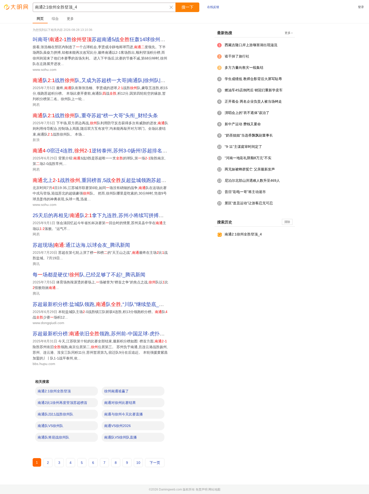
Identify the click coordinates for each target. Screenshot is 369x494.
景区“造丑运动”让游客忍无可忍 (249, 203)
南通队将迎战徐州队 (53, 437)
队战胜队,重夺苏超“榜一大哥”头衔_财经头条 (95, 115)
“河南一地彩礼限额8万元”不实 (248, 158)
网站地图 (214, 489)
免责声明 (202, 489)
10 (138, 463)
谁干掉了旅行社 (237, 56)
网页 (40, 19)
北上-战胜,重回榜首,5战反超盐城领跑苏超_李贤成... (108, 180)
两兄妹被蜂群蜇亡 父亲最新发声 (250, 169)
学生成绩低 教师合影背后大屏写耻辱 (253, 79)
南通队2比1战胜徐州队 (55, 414)
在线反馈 (213, 7)
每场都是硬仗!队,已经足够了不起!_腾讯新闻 (89, 274)
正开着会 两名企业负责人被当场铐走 (253, 101)
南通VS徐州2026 (117, 426)
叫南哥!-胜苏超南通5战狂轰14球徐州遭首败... (106, 39)
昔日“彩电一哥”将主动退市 (245, 192)
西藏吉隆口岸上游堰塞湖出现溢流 (251, 45)
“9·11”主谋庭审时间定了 (243, 147)
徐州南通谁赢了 (116, 391)
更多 (70, 19)
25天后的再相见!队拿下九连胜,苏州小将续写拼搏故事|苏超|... (109, 215)
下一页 (155, 463)
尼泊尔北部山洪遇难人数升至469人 (252, 180)
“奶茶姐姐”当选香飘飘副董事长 (249, 135)
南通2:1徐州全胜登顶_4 (243, 234)
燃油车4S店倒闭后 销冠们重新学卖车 (254, 90)
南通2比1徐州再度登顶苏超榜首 (62, 403)
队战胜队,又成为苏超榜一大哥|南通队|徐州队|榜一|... (104, 80)
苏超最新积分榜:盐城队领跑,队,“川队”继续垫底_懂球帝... (105, 304)
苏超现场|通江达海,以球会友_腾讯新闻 (81, 245)
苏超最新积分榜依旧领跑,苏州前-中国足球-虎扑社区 (101, 333)
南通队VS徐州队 (50, 426)
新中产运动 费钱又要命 (243, 124)
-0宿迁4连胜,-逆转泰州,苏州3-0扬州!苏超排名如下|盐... (108, 150)
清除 (287, 222)
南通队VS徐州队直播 (120, 437)
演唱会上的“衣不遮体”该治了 (247, 113)
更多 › (288, 33)
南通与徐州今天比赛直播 (123, 414)
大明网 (16, 7)
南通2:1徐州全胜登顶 (54, 391)
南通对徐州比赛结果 (120, 403)
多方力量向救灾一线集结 (244, 68)
